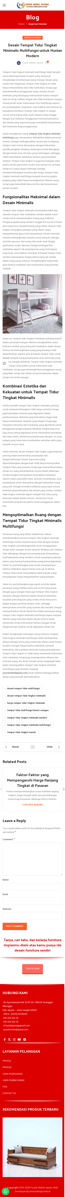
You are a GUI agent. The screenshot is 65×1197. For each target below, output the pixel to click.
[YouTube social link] (19, 1039)
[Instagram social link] (14, 1039)
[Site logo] (32, 5)
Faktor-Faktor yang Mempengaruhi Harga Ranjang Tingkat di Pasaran (32, 780)
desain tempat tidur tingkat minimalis (26, 696)
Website (7, 909)
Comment (9, 840)
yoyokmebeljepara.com (15, 673)
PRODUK (7, 1067)
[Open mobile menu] (4, 5)
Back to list (32, 747)
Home (21, 24)
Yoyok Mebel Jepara (32, 63)
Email (5, 894)
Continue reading (32, 805)
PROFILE (7, 1061)
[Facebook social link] (5, 1039)
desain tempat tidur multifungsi (23, 688)
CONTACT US (9, 1093)
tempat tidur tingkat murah (21, 732)
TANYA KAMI (32, 969)
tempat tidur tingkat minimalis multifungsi (31, 136)
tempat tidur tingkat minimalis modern (27, 718)
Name (6, 880)
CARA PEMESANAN (12, 1074)
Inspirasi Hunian (37, 24)
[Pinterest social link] (24, 1039)
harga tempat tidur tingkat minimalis (26, 703)
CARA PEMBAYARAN (13, 1080)
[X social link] (9, 1039)
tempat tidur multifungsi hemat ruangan (28, 710)
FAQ (5, 1087)
